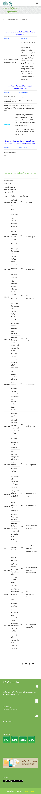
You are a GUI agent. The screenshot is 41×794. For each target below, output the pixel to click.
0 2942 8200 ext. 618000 (10, 709)
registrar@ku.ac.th (8, 721)
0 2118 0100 (6, 707)
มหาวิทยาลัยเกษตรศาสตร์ (28, 791)
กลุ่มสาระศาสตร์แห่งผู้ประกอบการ (18, 19)
